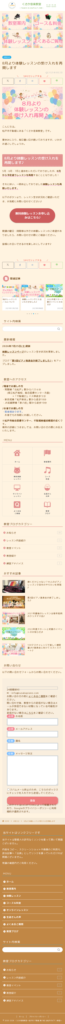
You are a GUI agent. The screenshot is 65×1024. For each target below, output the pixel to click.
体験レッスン (13, 895)
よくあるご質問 (37, 696)
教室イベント (33, 548)
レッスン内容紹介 (33, 540)
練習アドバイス (33, 563)
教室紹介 (33, 555)
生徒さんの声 (13, 917)
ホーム (10, 881)
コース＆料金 (13, 903)
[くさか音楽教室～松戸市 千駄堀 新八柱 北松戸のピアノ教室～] (32, 7)
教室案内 (11, 888)
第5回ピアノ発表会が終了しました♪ (31, 360)
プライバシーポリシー (37, 808)
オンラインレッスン (17, 910)
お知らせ (7, 57)
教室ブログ (12, 931)
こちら (29, 712)
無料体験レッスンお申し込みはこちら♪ (32, 215)
